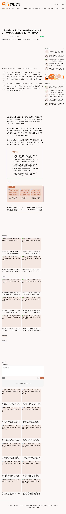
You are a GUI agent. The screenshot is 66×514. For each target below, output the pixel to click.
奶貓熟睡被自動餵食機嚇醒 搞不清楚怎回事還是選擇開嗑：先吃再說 (26, 169)
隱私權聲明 (35, 505)
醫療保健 (31, 8)
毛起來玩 (11, 8)
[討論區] (3, 80)
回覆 (42, 378)
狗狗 (9, 182)
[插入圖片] (38, 378)
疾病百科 (37, 8)
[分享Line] (3, 76)
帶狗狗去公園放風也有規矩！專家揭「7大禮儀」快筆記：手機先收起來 (25, 174)
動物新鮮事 (5, 8)
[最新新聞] (63, 84)
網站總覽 (55, 505)
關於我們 (50, 505)
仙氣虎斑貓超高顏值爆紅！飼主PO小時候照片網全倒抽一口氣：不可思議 (25, 165)
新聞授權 (21, 505)
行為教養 (18, 8)
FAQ (15, 505)
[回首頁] (11, 4)
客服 (17, 505)
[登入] (60, 4)
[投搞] (58, 4)
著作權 (30, 505)
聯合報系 (41, 505)
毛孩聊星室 (58, 8)
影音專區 (44, 8)
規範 (3, 378)
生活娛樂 (24, 8)
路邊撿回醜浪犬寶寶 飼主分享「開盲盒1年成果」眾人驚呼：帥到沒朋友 (26, 156)
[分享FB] (3, 72)
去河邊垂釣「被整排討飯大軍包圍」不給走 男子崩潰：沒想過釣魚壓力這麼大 (26, 160)
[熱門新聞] (63, 48)
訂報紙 (45, 505)
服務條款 (27, 505)
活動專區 (50, 8)
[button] (55, 4)
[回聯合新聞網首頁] (5, 4)
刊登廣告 (10, 505)
